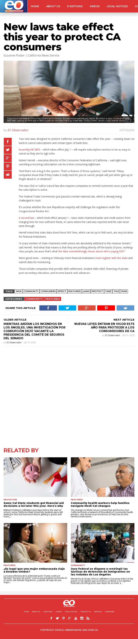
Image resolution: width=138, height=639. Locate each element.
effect (62, 291)
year (124, 291)
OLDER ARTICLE (15, 319)
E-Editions (74, 6)
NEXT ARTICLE (124, 319)
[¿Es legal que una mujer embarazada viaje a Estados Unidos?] (35, 543)
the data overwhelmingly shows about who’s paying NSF (91, 251)
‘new (18, 291)
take (108, 291)
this (116, 291)
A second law (26, 218)
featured (74, 291)
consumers (48, 291)
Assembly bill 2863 (29, 149)
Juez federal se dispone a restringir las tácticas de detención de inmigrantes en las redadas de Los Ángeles (100, 571)
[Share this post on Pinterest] (8, 166)
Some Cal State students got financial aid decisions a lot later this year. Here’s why (34, 504)
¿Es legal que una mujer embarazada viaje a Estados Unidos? (34, 570)
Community (34, 299)
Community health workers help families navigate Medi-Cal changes (100, 504)
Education (10, 499)
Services (98, 611)
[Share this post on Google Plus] (8, 158)
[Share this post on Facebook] (8, 142)
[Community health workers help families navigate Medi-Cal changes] (102, 477)
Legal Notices (117, 6)
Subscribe (109, 611)
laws (86, 291)
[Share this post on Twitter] (8, 150)
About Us (53, 6)
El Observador (18, 130)
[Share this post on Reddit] (8, 175)
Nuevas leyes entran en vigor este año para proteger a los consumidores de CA (104, 327)
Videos (95, 6)
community (31, 291)
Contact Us (85, 611)
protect (97, 291)
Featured (52, 299)
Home (35, 6)
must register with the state (111, 258)
